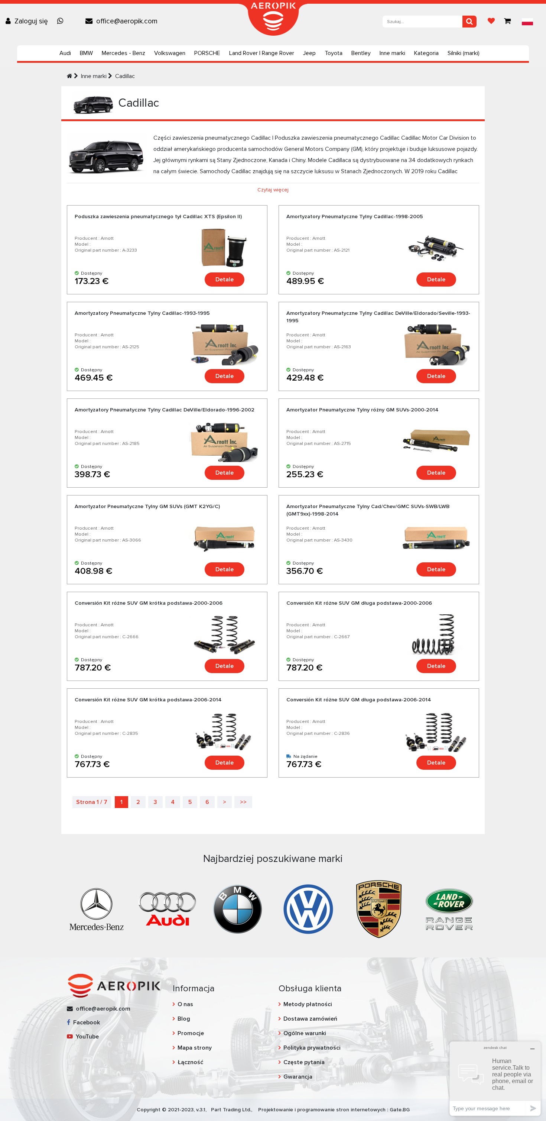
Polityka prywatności (312, 1047)
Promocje (191, 1033)
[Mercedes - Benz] (96, 908)
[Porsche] (379, 908)
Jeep (309, 53)
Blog (184, 1019)
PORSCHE (207, 53)
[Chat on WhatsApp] (62, 21)
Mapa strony (195, 1047)
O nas (185, 1004)
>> (243, 802)
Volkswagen (169, 53)
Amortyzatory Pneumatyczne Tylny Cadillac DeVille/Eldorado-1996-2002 (164, 410)
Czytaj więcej (273, 190)
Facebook (85, 1022)
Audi (65, 53)
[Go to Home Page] (69, 76)
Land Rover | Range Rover (261, 53)
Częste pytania (304, 1062)
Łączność (190, 1062)
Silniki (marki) (464, 53)
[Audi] (167, 908)
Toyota (333, 53)
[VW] (308, 908)
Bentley (361, 53)
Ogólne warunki (304, 1033)
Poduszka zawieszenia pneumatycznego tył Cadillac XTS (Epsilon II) (158, 216)
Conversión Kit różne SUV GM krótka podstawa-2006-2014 (148, 700)
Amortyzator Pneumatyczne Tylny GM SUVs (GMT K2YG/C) (147, 506)
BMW (86, 53)
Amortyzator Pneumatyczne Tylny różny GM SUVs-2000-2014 (362, 410)
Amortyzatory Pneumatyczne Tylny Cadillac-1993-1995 (142, 313)
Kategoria (426, 53)
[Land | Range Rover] (449, 908)
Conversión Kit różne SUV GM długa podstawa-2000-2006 (359, 603)
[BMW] (237, 908)
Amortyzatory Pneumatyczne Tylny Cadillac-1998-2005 (354, 216)
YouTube (86, 1036)
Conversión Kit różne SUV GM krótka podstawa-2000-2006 (148, 603)
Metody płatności (307, 1004)
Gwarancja (297, 1076)
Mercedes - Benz (123, 53)
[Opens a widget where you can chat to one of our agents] (495, 1078)
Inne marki (392, 53)
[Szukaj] (469, 22)
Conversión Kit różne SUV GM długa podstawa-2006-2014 (358, 700)
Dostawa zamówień (310, 1019)
